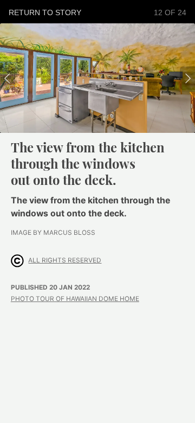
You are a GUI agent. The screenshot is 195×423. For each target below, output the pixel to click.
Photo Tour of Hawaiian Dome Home (75, 299)
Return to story (45, 13)
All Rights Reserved (64, 260)
